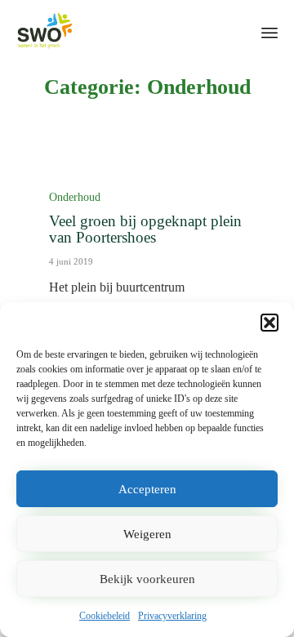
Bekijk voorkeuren (147, 579)
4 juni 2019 (71, 261)
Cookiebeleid (104, 615)
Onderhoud (74, 196)
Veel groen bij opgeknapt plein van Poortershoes (145, 229)
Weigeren (147, 534)
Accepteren (147, 489)
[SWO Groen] (45, 30)
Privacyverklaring (172, 615)
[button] (269, 322)
